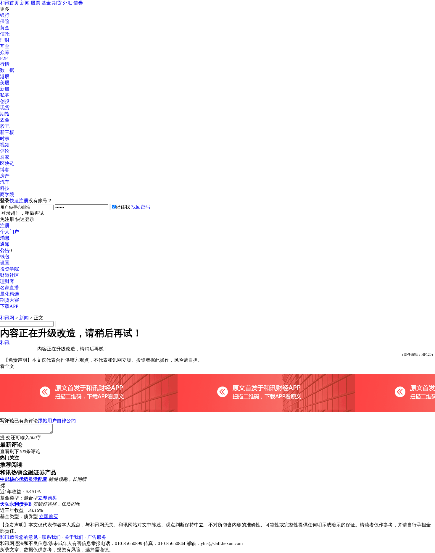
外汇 (67, 2)
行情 (4, 64)
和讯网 (7, 317)
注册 (4, 225)
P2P (4, 58)
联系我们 (51, 537)
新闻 (25, 2)
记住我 (123, 206)
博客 (4, 169)
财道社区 (9, 275)
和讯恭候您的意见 (19, 537)
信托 (4, 33)
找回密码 (140, 206)
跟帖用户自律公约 (57, 420)
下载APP (9, 306)
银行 (4, 15)
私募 (4, 95)
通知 (4, 244)
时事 (4, 138)
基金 (46, 2)
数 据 (7, 70)
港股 (4, 76)
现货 (4, 107)
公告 (4, 250)
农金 (4, 119)
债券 (78, 2)
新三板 (7, 132)
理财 (4, 40)
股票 (35, 2)
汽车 (4, 182)
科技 (4, 188)
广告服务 (96, 537)
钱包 (4, 256)
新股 (4, 88)
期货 (57, 2)
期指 (4, 113)
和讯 (4, 342)
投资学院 (9, 268)
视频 (4, 144)
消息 (4, 237)
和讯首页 (9, 2)
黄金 (4, 27)
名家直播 (9, 287)
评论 (4, 150)
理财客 (7, 281)
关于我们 (74, 537)
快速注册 (18, 200)
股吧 (4, 126)
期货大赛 (9, 300)
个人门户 (9, 231)
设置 (4, 262)
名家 (4, 157)
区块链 (7, 163)
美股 (4, 82)
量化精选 (9, 293)
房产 (4, 175)
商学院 (7, 194)
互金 (4, 46)
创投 (4, 101)
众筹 (4, 52)
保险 (4, 21)
